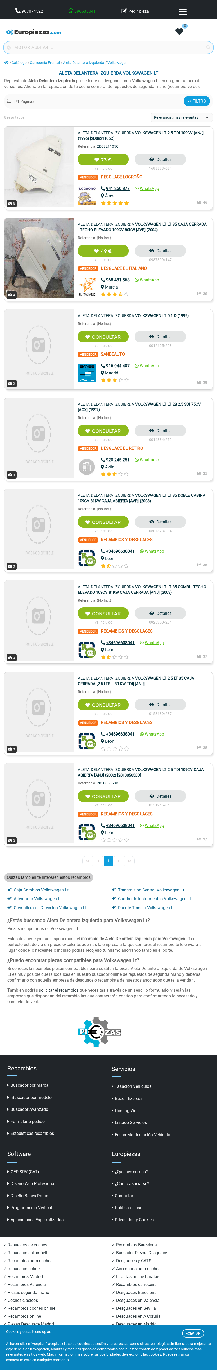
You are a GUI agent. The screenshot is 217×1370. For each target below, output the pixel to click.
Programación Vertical (31, 1207)
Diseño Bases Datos (29, 1195)
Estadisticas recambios (32, 1133)
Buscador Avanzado (29, 1109)
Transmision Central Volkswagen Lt (151, 890)
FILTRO (199, 101)
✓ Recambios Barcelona (134, 1244)
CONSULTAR (106, 337)
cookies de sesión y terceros (100, 1343)
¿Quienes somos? (131, 1171)
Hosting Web (127, 1110)
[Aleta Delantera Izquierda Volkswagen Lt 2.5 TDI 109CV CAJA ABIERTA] (39, 803)
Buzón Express (128, 1098)
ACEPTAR (193, 1333)
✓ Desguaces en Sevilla (134, 1308)
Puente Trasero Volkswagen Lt (146, 907)
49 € (106, 251)
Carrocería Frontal (45, 63)
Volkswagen (117, 63)
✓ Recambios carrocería (134, 1284)
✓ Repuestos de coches (25, 1244)
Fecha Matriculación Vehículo (142, 1134)
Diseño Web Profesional (33, 1183)
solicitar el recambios (59, 990)
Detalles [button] (163, 159)
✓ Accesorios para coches (136, 1268)
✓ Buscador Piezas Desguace (139, 1252)
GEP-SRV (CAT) (25, 1171)
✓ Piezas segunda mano (26, 1292)
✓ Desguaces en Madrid (134, 1324)
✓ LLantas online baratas (135, 1276)
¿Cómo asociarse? (132, 1183)
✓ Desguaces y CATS (131, 1260)
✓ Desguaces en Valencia (136, 1300)
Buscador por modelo (31, 1097)
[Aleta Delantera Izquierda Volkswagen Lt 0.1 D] (39, 348)
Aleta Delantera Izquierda (83, 63)
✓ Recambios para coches (27, 1260)
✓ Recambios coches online (29, 1308)
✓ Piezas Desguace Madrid (28, 1324)
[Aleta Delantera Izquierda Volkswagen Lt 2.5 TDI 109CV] (39, 166)
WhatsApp (149, 188)
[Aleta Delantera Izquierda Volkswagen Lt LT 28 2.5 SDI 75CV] (39, 437)
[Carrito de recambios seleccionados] (179, 32)
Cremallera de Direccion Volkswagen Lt (50, 907)
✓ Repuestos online (21, 1268)
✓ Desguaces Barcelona (134, 1292)
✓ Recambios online (22, 1316)
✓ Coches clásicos (20, 1300)
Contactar (124, 1195)
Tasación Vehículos (133, 1086)
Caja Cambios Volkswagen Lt (41, 890)
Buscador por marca (29, 1085)
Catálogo (19, 63)
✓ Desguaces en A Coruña (136, 1316)
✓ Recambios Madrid (23, 1276)
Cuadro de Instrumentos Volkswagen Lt (154, 898)
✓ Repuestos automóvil (25, 1252)
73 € (106, 160)
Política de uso (128, 1207)
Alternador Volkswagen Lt (38, 898)
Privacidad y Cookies (134, 1219)
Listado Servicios (131, 1122)
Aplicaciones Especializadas (37, 1219)
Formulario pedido (28, 1121)
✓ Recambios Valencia (24, 1284)
